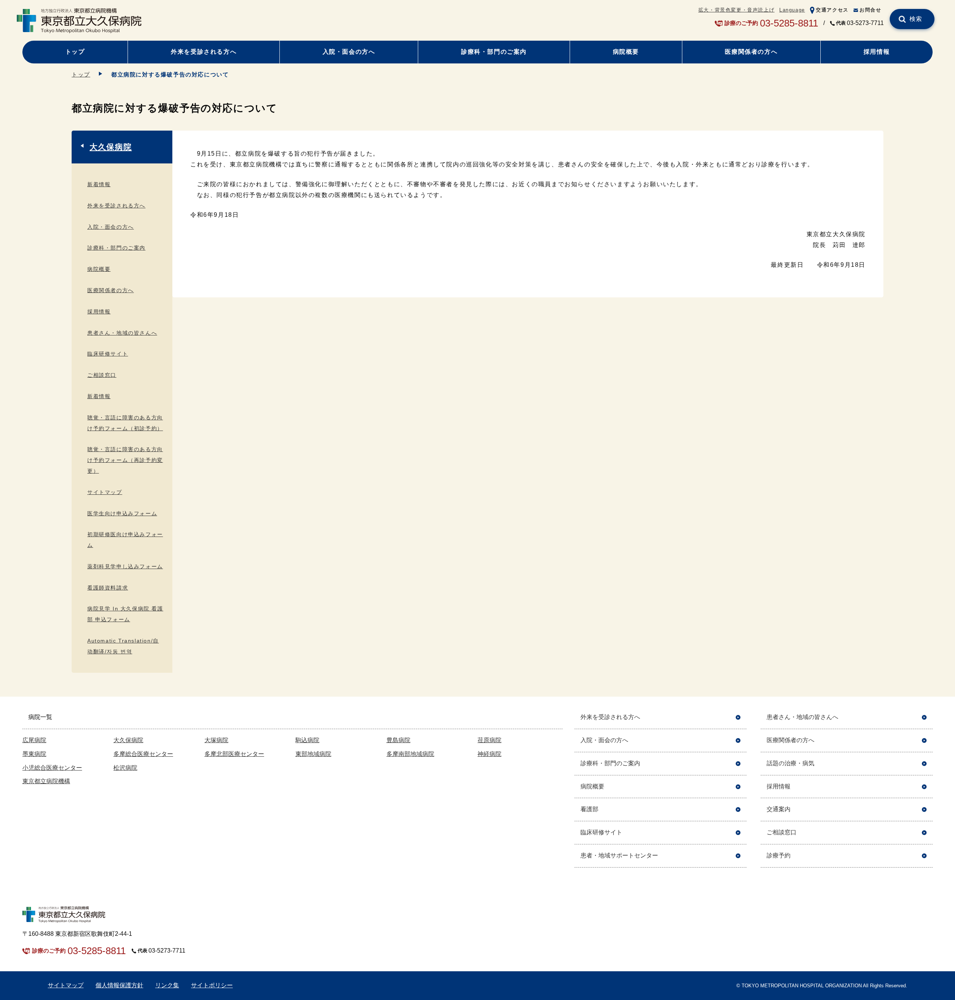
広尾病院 (34, 740)
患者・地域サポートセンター (619, 855)
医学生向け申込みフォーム (122, 513)
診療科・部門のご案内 (494, 52)
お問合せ (870, 10)
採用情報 (877, 52)
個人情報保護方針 (119, 985)
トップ (75, 52)
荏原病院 (489, 740)
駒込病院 (307, 740)
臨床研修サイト (107, 354)
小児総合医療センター (52, 768)
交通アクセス (832, 10)
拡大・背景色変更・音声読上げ (736, 10)
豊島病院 (398, 740)
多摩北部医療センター (234, 754)
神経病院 (489, 754)
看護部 (589, 809)
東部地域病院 (313, 754)
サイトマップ (104, 492)
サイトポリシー (212, 985)
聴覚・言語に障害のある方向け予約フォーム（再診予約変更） (125, 460)
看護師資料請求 (107, 588)
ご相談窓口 (101, 375)
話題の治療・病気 (790, 763)
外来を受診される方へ (204, 52)
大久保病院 (111, 147)
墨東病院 (34, 754)
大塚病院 (216, 740)
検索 (916, 19)
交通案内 (778, 809)
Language (792, 10)
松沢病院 (125, 768)
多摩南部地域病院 (410, 754)
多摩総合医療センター (143, 754)
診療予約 (778, 855)
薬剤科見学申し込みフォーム (125, 566)
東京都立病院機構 (46, 781)
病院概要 (626, 52)
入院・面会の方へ (349, 52)
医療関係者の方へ (751, 52)
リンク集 (167, 985)
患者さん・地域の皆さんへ (122, 333)
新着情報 (98, 184)
